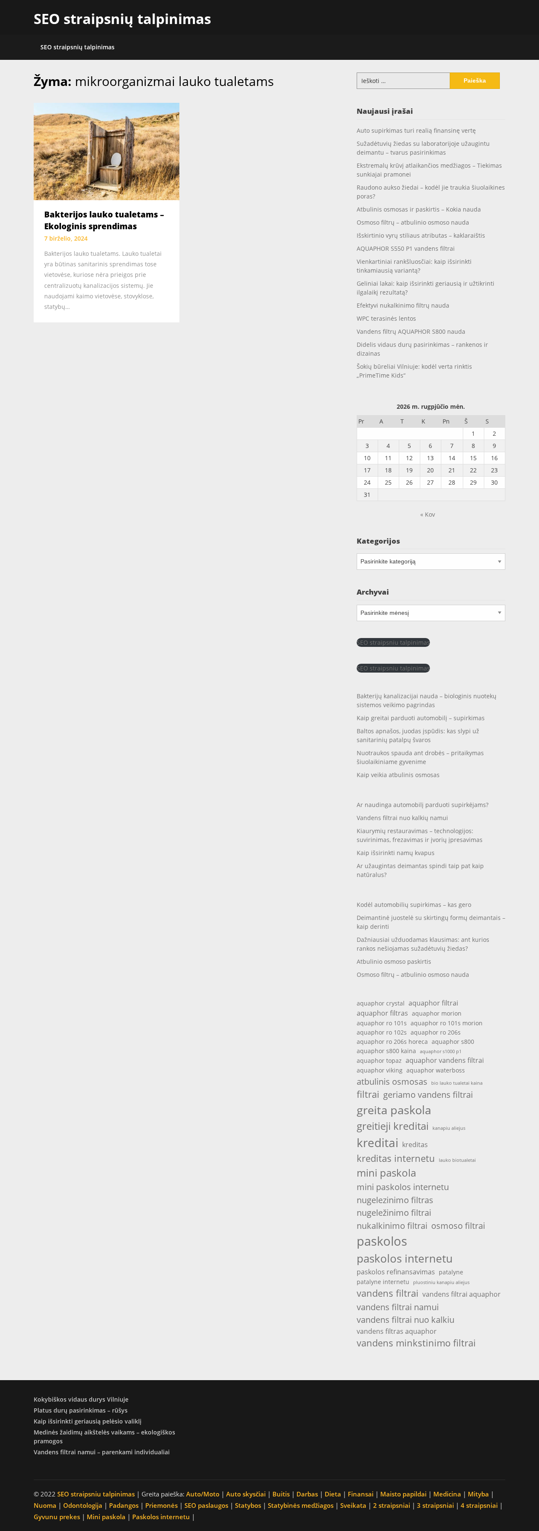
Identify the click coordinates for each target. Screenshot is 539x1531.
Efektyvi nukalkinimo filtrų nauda (403, 305)
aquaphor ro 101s (382, 1023)
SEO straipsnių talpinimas (122, 18)
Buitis (281, 1494)
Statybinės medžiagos (301, 1505)
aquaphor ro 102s (382, 1032)
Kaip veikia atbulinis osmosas (398, 775)
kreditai (377, 1142)
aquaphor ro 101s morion (447, 1023)
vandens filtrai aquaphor (461, 1294)
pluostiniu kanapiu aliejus (441, 1282)
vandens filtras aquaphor (397, 1331)
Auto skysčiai (246, 1494)
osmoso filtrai (458, 1225)
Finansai (361, 1494)
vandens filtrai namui (398, 1307)
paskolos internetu (405, 1258)
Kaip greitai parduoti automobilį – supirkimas (421, 718)
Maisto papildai (403, 1494)
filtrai (368, 1094)
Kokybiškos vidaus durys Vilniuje (81, 1399)
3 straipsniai (435, 1505)
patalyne (451, 1272)
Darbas (307, 1494)
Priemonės (161, 1505)
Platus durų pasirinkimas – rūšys (81, 1410)
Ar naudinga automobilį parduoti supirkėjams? (422, 805)
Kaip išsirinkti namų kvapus (396, 853)
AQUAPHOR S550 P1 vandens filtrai (406, 248)
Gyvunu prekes (57, 1516)
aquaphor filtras (382, 1013)
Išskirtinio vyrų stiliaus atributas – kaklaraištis (421, 235)
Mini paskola (106, 1516)
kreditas (415, 1144)
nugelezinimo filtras (395, 1200)
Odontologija (82, 1505)
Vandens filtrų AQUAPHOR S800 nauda (411, 331)
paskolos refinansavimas (396, 1271)
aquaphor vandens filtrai (445, 1060)
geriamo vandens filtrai (428, 1094)
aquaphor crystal (381, 1003)
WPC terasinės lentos (386, 318)
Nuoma (45, 1505)
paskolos (382, 1241)
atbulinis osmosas (392, 1081)
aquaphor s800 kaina (386, 1051)
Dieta (333, 1494)
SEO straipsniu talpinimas (393, 642)
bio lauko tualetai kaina (457, 1083)
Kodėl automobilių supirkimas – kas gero (414, 905)
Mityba (478, 1494)
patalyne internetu (383, 1282)
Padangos (124, 1505)
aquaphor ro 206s (436, 1032)
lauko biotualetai (457, 1160)
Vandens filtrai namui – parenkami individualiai (102, 1452)
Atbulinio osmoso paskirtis (394, 961)
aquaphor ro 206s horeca (392, 1042)
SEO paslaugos (206, 1505)
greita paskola (394, 1110)
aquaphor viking (380, 1070)
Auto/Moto (202, 1494)
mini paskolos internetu (403, 1187)
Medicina (447, 1494)
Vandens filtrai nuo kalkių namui (402, 818)
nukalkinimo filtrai (392, 1225)
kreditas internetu (396, 1158)
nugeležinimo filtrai (394, 1212)
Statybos (248, 1505)
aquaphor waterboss (435, 1070)
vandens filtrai (388, 1293)
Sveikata (353, 1505)
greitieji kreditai (393, 1126)
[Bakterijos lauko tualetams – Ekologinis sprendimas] (106, 151)
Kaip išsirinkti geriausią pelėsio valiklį (87, 1421)
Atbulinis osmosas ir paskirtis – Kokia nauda (419, 209)
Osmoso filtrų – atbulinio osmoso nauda (413, 222)
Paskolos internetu (161, 1516)
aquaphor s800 (453, 1042)
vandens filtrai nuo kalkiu (405, 1319)
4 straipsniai (479, 1505)
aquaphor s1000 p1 (441, 1051)
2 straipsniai (391, 1505)
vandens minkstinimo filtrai (416, 1343)
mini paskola (386, 1173)
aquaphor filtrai (433, 1003)
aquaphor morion (437, 1013)
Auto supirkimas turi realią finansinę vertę (416, 130)
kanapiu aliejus (448, 1128)
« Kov (427, 514)
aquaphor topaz (379, 1060)
